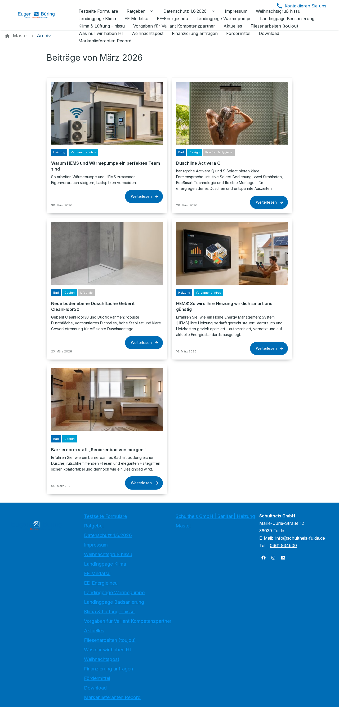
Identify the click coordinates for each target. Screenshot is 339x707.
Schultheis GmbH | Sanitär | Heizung (215, 516)
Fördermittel (97, 678)
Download (95, 688)
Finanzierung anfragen (108, 669)
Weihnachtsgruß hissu (108, 554)
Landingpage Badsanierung (114, 602)
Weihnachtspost (101, 659)
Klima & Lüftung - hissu (109, 611)
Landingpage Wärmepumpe (114, 592)
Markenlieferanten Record (112, 697)
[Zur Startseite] (40, 15)
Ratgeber (94, 526)
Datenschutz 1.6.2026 (108, 535)
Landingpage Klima (105, 564)
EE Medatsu (97, 573)
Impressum (96, 545)
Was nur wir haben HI (107, 649)
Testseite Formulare (105, 516)
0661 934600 (283, 545)
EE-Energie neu (101, 583)
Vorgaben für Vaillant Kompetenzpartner (127, 621)
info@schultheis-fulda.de (300, 538)
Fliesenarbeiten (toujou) (110, 640)
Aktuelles (94, 630)
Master (183, 526)
